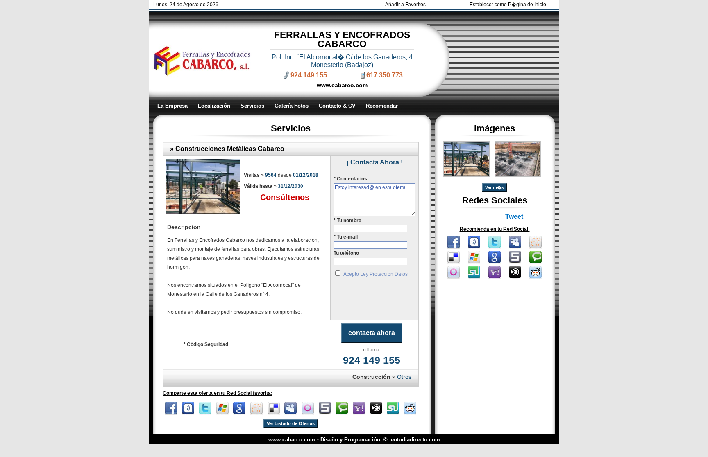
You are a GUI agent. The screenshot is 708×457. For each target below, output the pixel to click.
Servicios (252, 106)
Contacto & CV (337, 106)
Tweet (514, 216)
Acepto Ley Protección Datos (375, 274)
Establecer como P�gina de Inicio (508, 4)
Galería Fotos (292, 106)
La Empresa (172, 106)
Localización (214, 106)
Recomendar (382, 106)
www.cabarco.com (342, 85)
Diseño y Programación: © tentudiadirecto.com (380, 440)
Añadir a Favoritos (405, 4)
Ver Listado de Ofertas (291, 423)
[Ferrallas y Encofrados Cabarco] (466, 174)
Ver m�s (494, 187)
